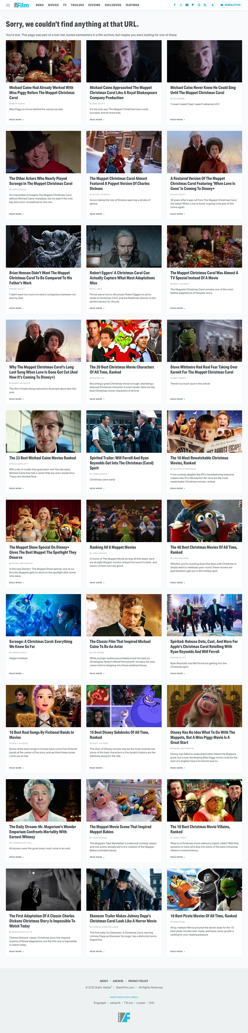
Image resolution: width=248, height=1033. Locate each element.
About (104, 981)
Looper (140, 1003)
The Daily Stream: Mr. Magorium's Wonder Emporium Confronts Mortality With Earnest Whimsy (42, 831)
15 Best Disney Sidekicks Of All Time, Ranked (119, 735)
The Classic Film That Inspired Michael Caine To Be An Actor (120, 644)
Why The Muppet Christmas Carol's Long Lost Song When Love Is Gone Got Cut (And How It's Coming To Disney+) (43, 372)
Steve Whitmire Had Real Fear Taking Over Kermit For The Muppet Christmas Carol (204, 370)
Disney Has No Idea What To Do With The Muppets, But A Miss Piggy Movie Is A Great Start (202, 737)
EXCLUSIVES (113, 5)
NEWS (40, 5)
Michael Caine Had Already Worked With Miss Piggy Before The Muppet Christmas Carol (42, 92)
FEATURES (132, 5)
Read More (15, 119)
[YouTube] (187, 6)
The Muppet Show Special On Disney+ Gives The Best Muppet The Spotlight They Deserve (42, 552)
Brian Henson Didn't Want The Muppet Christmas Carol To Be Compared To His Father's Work (40, 278)
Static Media (103, 987)
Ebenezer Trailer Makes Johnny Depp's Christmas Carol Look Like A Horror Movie (123, 918)
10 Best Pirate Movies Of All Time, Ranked (203, 916)
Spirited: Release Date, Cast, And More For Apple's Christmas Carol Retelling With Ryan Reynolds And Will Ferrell (204, 646)
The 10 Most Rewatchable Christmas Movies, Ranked (199, 460)
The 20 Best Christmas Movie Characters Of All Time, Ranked (122, 370)
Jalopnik (115, 1003)
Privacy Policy (138, 981)
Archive (118, 981)
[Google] (199, 6)
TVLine (128, 1003)
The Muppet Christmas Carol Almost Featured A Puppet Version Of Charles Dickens (119, 183)
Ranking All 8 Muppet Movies (113, 547)
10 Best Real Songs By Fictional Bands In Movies (41, 735)
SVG (151, 1003)
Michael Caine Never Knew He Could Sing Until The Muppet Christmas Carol (203, 90)
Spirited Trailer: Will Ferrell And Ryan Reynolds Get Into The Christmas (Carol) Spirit (122, 463)
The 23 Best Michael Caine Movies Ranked (42, 458)
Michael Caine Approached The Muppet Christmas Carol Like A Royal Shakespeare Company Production (123, 92)
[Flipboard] (193, 6)
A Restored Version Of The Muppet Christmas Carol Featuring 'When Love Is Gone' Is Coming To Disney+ (202, 183)
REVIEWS (94, 5)
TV (64, 5)
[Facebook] (175, 6)
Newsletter (233, 5)
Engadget (100, 1003)
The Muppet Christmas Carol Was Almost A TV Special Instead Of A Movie (204, 275)
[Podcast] (212, 5)
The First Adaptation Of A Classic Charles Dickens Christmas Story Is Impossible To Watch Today (42, 921)
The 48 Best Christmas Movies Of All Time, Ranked (203, 550)
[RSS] (205, 6)
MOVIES (53, 5)
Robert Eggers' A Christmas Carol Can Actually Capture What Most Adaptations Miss (122, 278)
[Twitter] (181, 6)
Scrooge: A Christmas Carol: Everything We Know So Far (40, 644)
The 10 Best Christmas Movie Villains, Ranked (200, 829)
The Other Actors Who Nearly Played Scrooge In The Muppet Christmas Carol (40, 181)
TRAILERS (77, 5)
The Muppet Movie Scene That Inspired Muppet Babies (120, 829)
